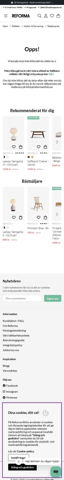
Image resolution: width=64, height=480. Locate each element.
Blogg (6, 365)
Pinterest (11, 397)
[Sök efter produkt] (39, 16)
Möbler (16, 26)
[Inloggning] (46, 16)
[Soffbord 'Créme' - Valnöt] (38, 133)
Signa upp (53, 298)
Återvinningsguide (13, 340)
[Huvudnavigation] (6, 16)
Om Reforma (10, 325)
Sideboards (53, 26)
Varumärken (10, 370)
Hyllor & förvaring (33, 26)
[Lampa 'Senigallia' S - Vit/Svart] (13, 204)
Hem (5, 26)
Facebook (12, 385)
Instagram (12, 391)
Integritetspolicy (12, 345)
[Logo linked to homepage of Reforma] (21, 16)
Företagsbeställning (14, 330)
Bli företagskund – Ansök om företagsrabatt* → (33, 2)
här (51, 74)
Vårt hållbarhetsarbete (16, 335)
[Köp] (20, 147)
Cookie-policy (25, 451)
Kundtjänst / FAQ (13, 320)
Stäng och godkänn (22, 467)
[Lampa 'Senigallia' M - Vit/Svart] (13, 133)
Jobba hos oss (11, 350)
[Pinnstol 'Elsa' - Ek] (38, 204)
